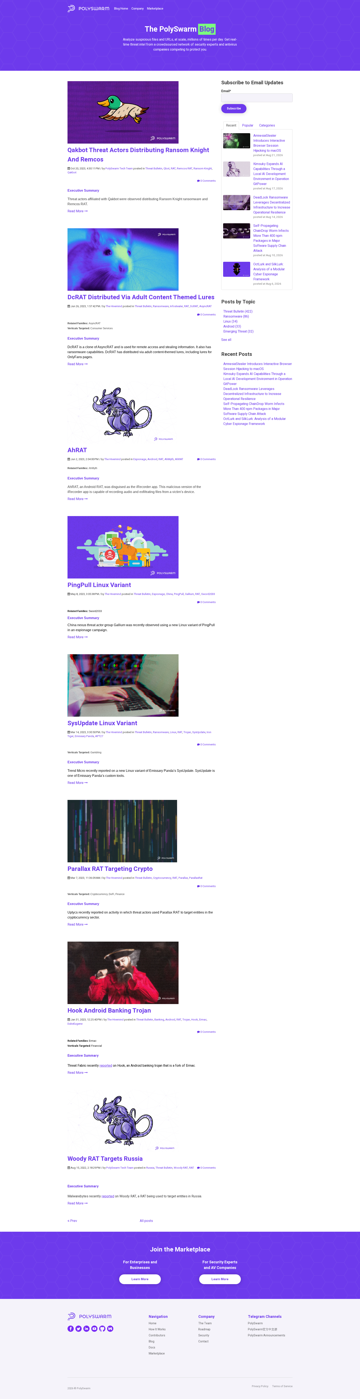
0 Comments (208, 181)
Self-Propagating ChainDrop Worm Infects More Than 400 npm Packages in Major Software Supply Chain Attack (253, 408)
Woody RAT (181, 1168)
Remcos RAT (184, 168)
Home (152, 1323)
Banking (159, 1020)
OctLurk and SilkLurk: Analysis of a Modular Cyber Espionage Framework (254, 421)
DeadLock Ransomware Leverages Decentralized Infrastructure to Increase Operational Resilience (252, 393)
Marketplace (155, 8)
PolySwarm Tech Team (119, 168)
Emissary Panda (84, 736)
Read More (76, 211)
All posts (146, 1220)
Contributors (157, 1335)
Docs (152, 1347)
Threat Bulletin (153, 168)
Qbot (167, 168)
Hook (194, 1020)
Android (152, 459)
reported (106, 1065)
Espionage (139, 459)
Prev (73, 1220)
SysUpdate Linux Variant (102, 723)
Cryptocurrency (162, 878)
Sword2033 (208, 594)
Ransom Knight (203, 168)
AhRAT (77, 450)
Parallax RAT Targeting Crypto (110, 869)
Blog (151, 1341)
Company (137, 8)
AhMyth (169, 459)
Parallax (183, 878)
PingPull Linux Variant (99, 585)
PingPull (179, 594)
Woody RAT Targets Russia (105, 1158)
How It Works (157, 1329)
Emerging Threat (238, 331)
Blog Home (121, 8)
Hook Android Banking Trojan (109, 1010)
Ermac (203, 1020)
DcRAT (194, 306)
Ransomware (161, 306)
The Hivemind (114, 306)
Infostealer (176, 306)
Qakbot (72, 172)
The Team (205, 1323)
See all (226, 339)
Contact (203, 1341)
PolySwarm (255, 1323)
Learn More (140, 1279)
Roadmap (204, 1329)
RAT (173, 168)
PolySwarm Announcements (266, 1335)
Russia (150, 1168)
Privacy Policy (260, 1386)
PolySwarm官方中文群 (262, 1329)
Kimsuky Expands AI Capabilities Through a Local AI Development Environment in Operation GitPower (257, 378)
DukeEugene (75, 1024)
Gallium (189, 594)
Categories (267, 125)
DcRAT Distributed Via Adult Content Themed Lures (141, 297)
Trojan (187, 732)
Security (203, 1335)
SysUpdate (198, 732)
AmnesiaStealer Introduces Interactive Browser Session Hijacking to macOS (257, 366)
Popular (247, 125)
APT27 (99, 736)
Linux (173, 732)
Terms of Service (282, 1386)
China (169, 594)
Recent (231, 125)
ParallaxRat (195, 878)
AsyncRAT (205, 306)
